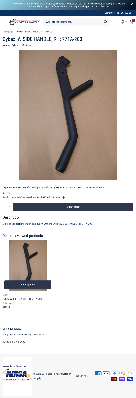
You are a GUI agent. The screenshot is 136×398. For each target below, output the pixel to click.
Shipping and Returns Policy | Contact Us (23, 334)
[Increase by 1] (10, 204)
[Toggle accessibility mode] (117, 13)
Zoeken (105, 22)
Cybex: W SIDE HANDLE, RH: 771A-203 (22, 299)
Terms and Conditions (14, 341)
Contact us (110, 13)
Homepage (8, 31)
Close (132, 3)
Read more (98, 187)
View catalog (4, 22)
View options (28, 284)
